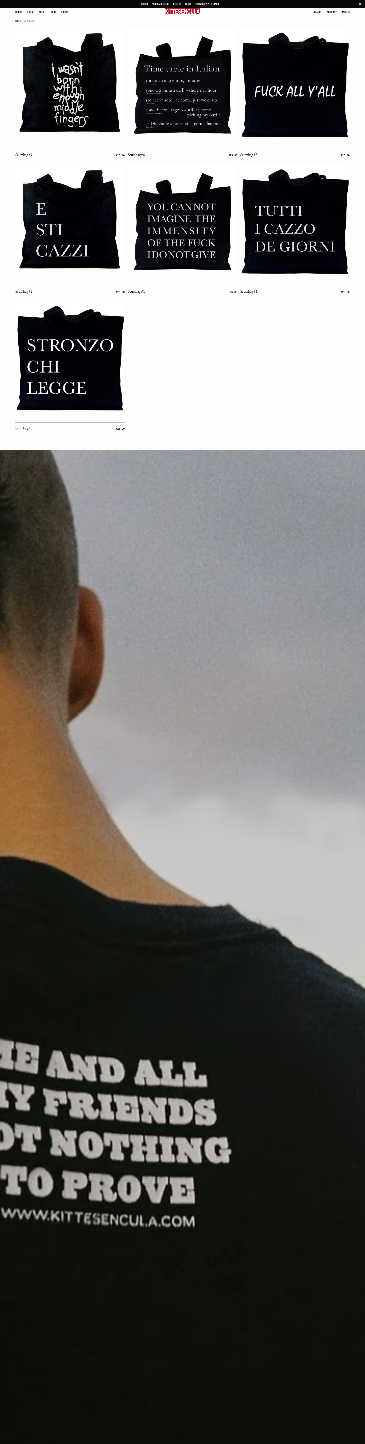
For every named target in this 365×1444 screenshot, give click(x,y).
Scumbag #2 (23, 292)
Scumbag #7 (23, 155)
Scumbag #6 (136, 155)
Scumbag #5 (23, 428)
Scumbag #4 (248, 292)
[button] (332, 12)
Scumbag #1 (136, 292)
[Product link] (70, 83)
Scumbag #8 (248, 155)
